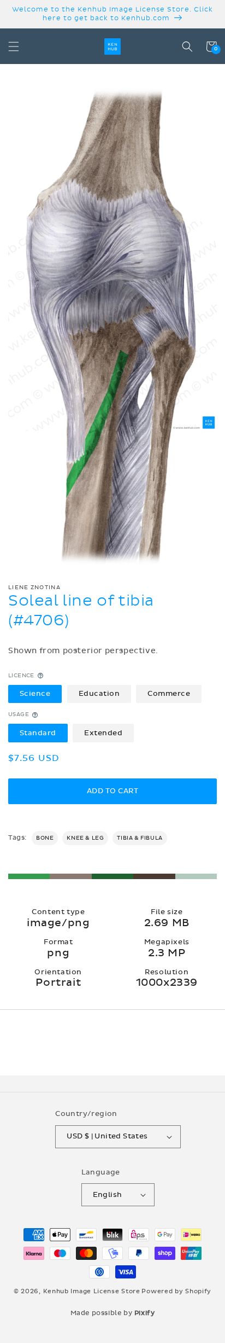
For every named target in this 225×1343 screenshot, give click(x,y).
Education (99, 693)
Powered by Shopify (176, 1291)
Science (35, 693)
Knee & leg (85, 838)
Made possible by (112, 1313)
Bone (45, 838)
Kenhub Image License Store (91, 1291)
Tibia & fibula (139, 838)
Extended (103, 733)
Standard (38, 733)
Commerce (168, 693)
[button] (14, 46)
